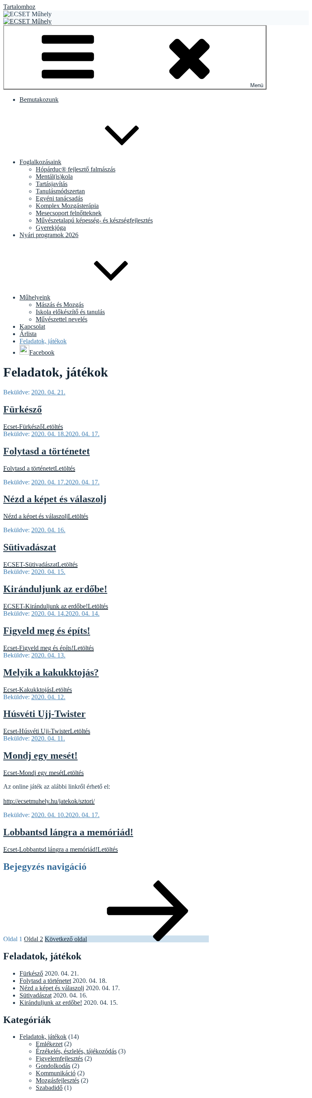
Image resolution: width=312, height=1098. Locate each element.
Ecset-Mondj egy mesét (33, 772)
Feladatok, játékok (43, 1036)
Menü (256, 85)
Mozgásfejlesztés (57, 1080)
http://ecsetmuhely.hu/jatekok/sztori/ (49, 801)
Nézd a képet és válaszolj (54, 499)
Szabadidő (49, 1087)
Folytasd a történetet (46, 451)
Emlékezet (49, 1043)
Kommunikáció (56, 1073)
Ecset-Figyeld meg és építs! (38, 647)
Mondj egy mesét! (40, 755)
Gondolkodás (53, 1065)
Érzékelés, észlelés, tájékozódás (76, 1051)
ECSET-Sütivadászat (30, 564)
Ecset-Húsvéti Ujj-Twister (36, 731)
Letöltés (53, 426)
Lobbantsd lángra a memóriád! (68, 832)
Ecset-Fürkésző (23, 426)
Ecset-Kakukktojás (27, 689)
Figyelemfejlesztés (59, 1058)
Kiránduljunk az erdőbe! (55, 589)
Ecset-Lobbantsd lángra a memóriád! (50, 849)
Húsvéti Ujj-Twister (44, 713)
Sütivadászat (29, 547)
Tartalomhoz (19, 6)
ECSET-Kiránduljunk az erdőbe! (45, 606)
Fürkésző (22, 409)
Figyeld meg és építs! (46, 630)
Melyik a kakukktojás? (51, 672)
